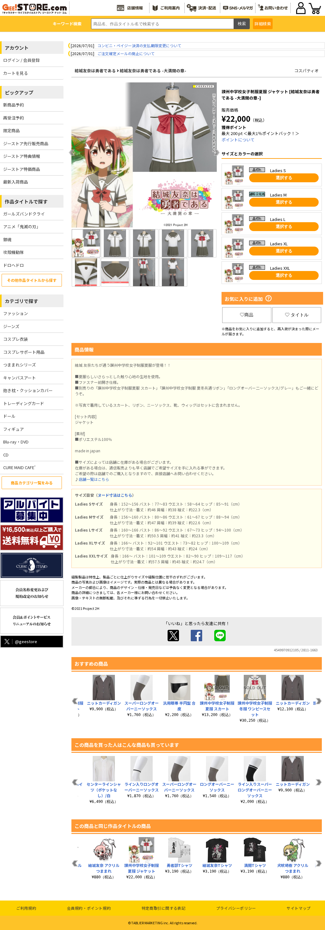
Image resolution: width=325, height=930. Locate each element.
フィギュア (13, 429)
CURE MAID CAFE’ (19, 467)
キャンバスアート (19, 378)
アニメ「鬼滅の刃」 (21, 226)
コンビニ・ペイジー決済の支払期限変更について (139, 45)
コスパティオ (306, 71)
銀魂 (7, 239)
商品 (248, 314)
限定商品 (11, 130)
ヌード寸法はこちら (115, 495)
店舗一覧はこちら (94, 479)
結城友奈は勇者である (95, 71)
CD (6, 455)
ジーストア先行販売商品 (25, 143)
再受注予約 (13, 118)
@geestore (26, 641)
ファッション (15, 313)
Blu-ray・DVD (16, 442)
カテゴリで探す (21, 301)
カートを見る (15, 73)
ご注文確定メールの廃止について (126, 53)
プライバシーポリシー (236, 908)
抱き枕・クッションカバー (28, 390)
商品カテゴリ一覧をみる (32, 482)
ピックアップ (19, 92)
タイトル (299, 314)
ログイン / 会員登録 (21, 60)
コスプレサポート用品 (23, 352)
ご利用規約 (26, 908)
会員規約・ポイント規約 (89, 908)
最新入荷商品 (15, 182)
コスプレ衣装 (15, 339)
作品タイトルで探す (26, 201)
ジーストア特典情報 (21, 156)
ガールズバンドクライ (24, 214)
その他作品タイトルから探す (31, 280)
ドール (9, 416)
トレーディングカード (23, 403)
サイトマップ (299, 908)
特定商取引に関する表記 (164, 908)
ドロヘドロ (13, 265)
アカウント (17, 47)
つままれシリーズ (19, 365)
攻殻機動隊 (13, 252)
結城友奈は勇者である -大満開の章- (153, 71)
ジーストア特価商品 (21, 169)
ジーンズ (11, 326)
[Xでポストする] (173, 639)
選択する (284, 177)
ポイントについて (238, 140)
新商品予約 (13, 105)
